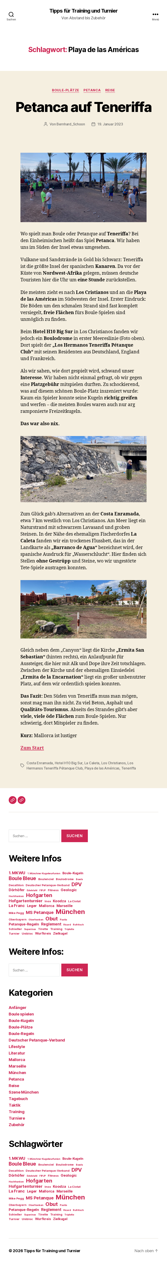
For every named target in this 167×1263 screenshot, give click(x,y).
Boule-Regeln (21, 1033)
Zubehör (17, 1124)
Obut (51, 918)
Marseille (65, 906)
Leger (32, 906)
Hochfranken (16, 896)
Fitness (53, 890)
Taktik (14, 1105)
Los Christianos (113, 763)
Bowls (79, 879)
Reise (110, 90)
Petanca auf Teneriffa (83, 106)
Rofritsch (78, 924)
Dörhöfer (17, 890)
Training (56, 929)
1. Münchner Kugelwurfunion (43, 873)
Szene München (24, 1092)
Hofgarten (39, 895)
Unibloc (27, 933)
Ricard (67, 924)
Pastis (63, 919)
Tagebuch (18, 1098)
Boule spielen (21, 1014)
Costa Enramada (40, 763)
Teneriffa (128, 768)
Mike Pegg (16, 913)
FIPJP (42, 890)
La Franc (17, 905)
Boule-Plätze (65, 90)
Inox (48, 901)
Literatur (17, 1053)
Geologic (69, 890)
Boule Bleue (22, 878)
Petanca (92, 90)
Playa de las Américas (102, 768)
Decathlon (16, 885)
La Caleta (92, 763)
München (70, 911)
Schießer (15, 929)
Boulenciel (46, 879)
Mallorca (46, 906)
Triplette (69, 929)
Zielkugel (60, 933)
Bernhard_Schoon (71, 124)
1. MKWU (17, 872)
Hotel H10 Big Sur (68, 763)
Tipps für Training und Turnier (83, 10)
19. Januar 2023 (110, 124)
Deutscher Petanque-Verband (47, 885)
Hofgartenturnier (26, 900)
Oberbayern (17, 919)
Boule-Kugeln (72, 873)
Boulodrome (65, 879)
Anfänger (18, 1007)
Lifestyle (17, 1046)
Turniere (17, 1118)
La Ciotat (74, 901)
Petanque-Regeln (24, 924)
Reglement (51, 924)
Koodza (59, 901)
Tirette (43, 929)
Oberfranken (35, 919)
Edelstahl (32, 890)
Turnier (14, 933)
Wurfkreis (43, 933)
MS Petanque (39, 912)
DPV (77, 884)
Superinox (30, 929)
